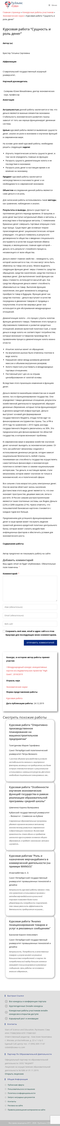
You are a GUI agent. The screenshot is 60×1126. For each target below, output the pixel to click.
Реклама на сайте (15, 1105)
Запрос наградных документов (21, 1097)
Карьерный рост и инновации (23, 1018)
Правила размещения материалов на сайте (26, 1109)
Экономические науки (13, 15)
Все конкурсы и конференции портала (27, 1001)
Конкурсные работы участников (37, 12)
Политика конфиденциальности (21, 1093)
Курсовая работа (14, 698)
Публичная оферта (16, 1085)
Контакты (12, 1101)
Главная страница (11, 12)
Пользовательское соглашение (21, 1089)
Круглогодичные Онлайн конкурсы (26, 1006)
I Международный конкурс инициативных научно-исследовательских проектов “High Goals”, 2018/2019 (26, 670)
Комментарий (11, 573)
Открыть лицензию (14, 1074)
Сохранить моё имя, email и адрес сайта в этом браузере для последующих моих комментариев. (31, 633)
